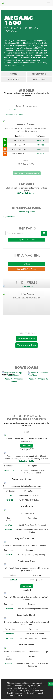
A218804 (9, 608)
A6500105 (40, 145)
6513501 (9, 554)
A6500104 (40, 153)
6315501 (8, 663)
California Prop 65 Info (26, 211)
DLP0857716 (9, 470)
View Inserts (26, 445)
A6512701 (10, 638)
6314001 (13, 579)
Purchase (26, 264)
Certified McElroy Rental (26, 269)
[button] (26, 192)
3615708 (8, 525)
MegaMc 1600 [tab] (9, 216)
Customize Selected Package (27, 173)
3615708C (9, 529)
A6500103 (40, 140)
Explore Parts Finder (26, 239)
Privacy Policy (25, 690)
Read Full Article (26, 338)
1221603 (9, 495)
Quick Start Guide (26, 461)
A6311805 (10, 633)
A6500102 (40, 149)
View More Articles (26, 345)
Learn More (26, 586)
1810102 (9, 500)
